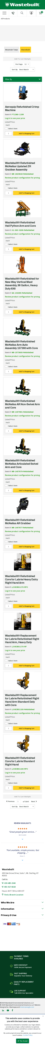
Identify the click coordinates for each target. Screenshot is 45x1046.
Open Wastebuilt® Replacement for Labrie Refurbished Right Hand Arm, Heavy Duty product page (22, 621)
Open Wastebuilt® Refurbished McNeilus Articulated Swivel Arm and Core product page (22, 446)
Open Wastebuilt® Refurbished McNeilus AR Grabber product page (22, 506)
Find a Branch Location (13, 895)
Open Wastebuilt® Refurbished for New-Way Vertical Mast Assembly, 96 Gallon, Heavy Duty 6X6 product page (22, 264)
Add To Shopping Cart (26, 133)
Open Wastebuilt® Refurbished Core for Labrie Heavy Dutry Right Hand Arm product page (22, 562)
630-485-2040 (10, 883)
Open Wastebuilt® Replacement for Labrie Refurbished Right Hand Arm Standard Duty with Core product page (22, 681)
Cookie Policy (27, 1035)
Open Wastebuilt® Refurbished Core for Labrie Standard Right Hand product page (22, 743)
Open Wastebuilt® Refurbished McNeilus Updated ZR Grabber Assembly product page (22, 149)
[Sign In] (31, 13)
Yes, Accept (23, 1041)
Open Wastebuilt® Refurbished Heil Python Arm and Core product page (22, 208)
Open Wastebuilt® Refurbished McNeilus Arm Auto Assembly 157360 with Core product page (22, 327)
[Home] (22, 4)
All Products (5, 19)
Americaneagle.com (27, 1007)
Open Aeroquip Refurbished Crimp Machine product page (22, 92)
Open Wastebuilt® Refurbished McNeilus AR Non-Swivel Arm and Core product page (22, 387)
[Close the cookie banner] (43, 1016)
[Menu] (4, 13)
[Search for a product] (22, 13)
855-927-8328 (10, 887)
